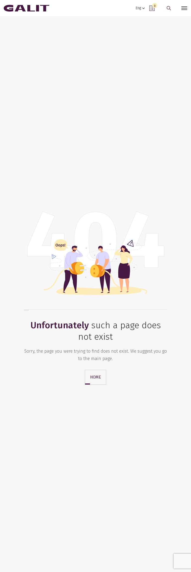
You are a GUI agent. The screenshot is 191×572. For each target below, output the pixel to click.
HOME (95, 377)
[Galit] (26, 8)
